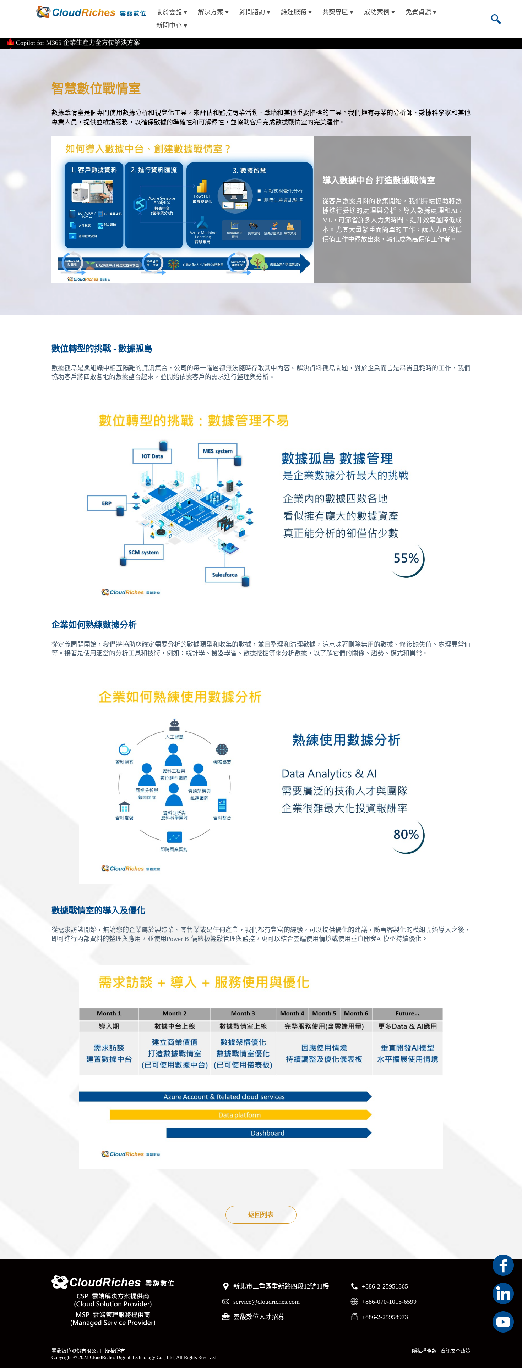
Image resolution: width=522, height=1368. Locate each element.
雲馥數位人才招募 (258, 1316)
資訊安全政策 (456, 1351)
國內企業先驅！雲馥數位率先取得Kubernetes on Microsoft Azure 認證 (112, 43)
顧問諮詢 (252, 12)
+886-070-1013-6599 (389, 1301)
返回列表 (261, 1214)
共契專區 (335, 12)
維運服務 (293, 12)
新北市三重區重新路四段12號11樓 (281, 1286)
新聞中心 (169, 25)
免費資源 (418, 12)
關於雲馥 (169, 12)
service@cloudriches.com (266, 1301)
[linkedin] (503, 1293)
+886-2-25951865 (385, 1286)
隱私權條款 (424, 1351)
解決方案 (210, 12)
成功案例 (377, 12)
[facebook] (503, 1265)
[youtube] (503, 1322)
